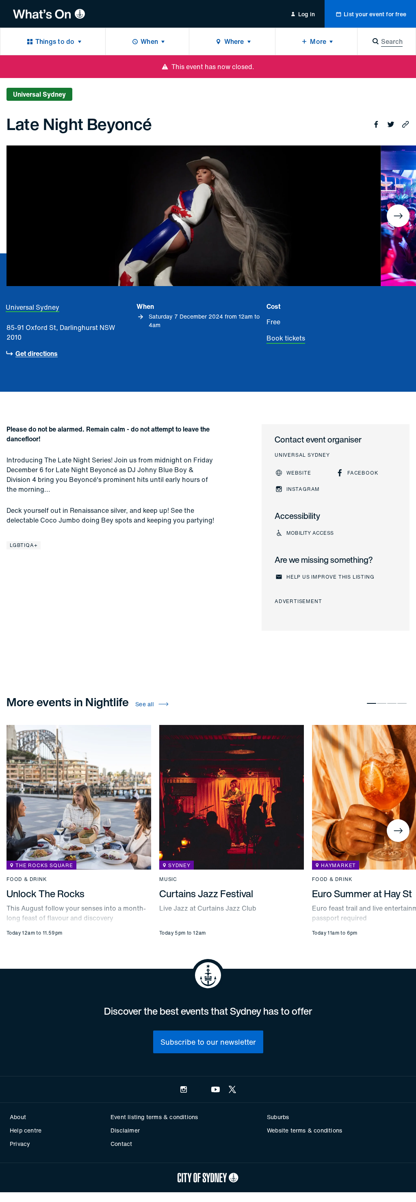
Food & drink (26, 879)
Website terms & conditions (304, 1130)
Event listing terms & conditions (154, 1117)
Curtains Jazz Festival (206, 893)
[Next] (398, 215)
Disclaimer (125, 1130)
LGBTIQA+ (23, 545)
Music (168, 879)
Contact (121, 1143)
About (18, 1117)
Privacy (20, 1143)
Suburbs (278, 1117)
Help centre (25, 1130)
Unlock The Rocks (45, 893)
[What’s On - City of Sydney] (49, 14)
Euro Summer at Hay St (362, 893)
